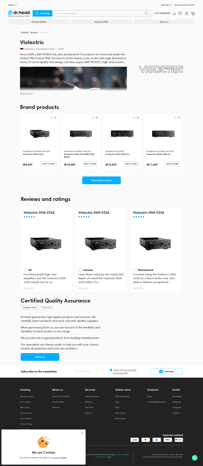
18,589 (71, 164)
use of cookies (60, 457)
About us (164, 22)
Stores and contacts (185, 5)
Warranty (89, 407)
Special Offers (101, 22)
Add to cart (49, 164)
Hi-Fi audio (25, 402)
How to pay (120, 418)
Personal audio (27, 396)
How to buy (120, 413)
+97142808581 (162, 13)
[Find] (146, 13)
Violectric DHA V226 (39, 213)
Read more (26, 93)
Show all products (101, 180)
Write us (40, 356)
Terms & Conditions (61, 396)
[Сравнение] (174, 13)
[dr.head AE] (19, 13)
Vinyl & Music (26, 418)
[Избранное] (180, 13)
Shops (150, 396)
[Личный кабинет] (186, 13)
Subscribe (169, 372)
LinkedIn (176, 413)
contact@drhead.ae (156, 402)
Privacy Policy (58, 402)
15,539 (112, 164)
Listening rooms (92, 396)
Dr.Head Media (39, 22)
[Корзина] (193, 13)
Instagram (177, 407)
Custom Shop (26, 424)
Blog (117, 407)
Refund (88, 413)
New (117, 402)
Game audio (26, 413)
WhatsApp (176, 396)
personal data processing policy (124, 371)
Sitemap (56, 407)
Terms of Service (101, 457)
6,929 (29, 164)
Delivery (88, 402)
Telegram (176, 402)
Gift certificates (122, 396)
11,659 (153, 164)
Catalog (44, 13)
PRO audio (25, 407)
